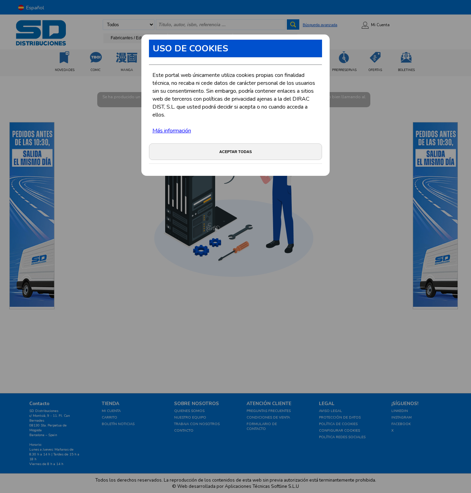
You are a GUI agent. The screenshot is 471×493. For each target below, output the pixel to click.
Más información (171, 130)
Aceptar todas (235, 152)
